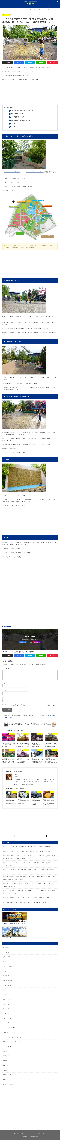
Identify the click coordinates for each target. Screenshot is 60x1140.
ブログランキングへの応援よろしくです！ (13, 923)
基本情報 (6, 1060)
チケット (6, 1008)
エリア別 (6, 975)
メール (4, 690)
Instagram (45, 1133)
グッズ (6, 990)
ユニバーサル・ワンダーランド (12, 172)
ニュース (6, 1013)
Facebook (39, 1133)
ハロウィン (7, 1018)
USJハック (27, 1136)
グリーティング (8, 994)
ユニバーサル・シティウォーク (12, 1041)
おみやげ (6, 952)
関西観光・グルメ (8, 1084)
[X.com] (30, 642)
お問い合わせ (16, 1133)
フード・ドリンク (9, 1027)
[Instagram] (37, 642)
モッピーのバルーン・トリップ (34, 172)
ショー (6, 1004)
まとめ (12, 126)
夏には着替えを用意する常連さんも (19, 120)
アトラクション (6, 14)
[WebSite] (16, 784)
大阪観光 (6, 1070)
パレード (6, 1023)
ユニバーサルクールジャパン (12, 1037)
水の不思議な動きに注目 (16, 117)
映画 (5, 1079)
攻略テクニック (8, 1074)
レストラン (7, 1046)
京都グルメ (7, 1051)
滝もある (12, 123)
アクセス (6, 961)
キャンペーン (7, 980)
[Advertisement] (30, 93)
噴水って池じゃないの (16, 113)
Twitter (34, 1133)
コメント (5, 668)
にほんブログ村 (6, 937)
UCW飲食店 (7, 947)
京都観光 (6, 1056)
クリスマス (7, 985)
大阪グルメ (7, 1065)
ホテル (6, 1032)
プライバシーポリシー (26, 1133)
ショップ (6, 999)
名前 (3, 683)
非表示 (11, 107)
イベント (6, 971)
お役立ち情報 (7, 957)
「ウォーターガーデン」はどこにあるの (21, 110)
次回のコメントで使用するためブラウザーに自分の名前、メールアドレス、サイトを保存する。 (29, 705)
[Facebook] (22, 642)
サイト (4, 697)
